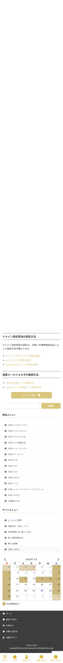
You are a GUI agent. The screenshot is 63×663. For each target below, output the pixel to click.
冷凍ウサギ (13, 460)
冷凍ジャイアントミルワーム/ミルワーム (25, 489)
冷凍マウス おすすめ (17, 437)
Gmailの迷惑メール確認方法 (20, 382)
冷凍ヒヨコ (13, 472)
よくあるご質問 (14, 520)
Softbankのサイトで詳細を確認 (22, 364)
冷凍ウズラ (13, 466)
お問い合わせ (14, 549)
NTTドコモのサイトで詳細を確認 (23, 355)
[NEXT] (57, 559)
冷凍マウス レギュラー (18, 431)
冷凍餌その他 (14, 501)
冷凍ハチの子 (14, 495)
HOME (14, 660)
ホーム (9, 613)
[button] (31, 395)
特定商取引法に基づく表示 (19, 532)
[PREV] (5, 559)
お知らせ (10, 625)
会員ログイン (12, 637)
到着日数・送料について (18, 526)
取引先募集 (13, 543)
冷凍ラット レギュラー (18, 448)
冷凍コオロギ (14, 477)
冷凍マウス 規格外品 (17, 443)
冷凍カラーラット (15, 454)
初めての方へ (12, 619)
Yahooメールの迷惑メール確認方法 (24, 387)
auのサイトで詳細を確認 (18, 360)
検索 (51, 405)
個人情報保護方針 (15, 538)
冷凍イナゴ (13, 483)
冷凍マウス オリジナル (18, 425)
